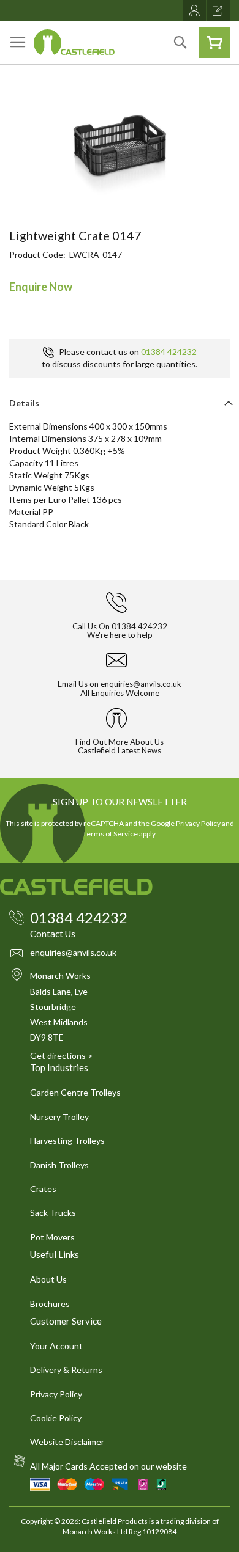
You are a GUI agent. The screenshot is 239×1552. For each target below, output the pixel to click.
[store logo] (74, 42)
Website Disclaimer (67, 1442)
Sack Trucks (53, 1212)
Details (24, 403)
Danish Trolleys (59, 1165)
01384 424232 (169, 351)
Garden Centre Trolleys (75, 1092)
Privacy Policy (198, 823)
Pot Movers (52, 1237)
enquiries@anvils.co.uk (141, 684)
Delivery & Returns (66, 1369)
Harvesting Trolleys (67, 1140)
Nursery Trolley (59, 1116)
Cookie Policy (56, 1418)
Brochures (50, 1303)
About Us (48, 1279)
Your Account (56, 1346)
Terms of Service (110, 833)
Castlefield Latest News (119, 750)
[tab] (119, 402)
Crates (43, 1189)
